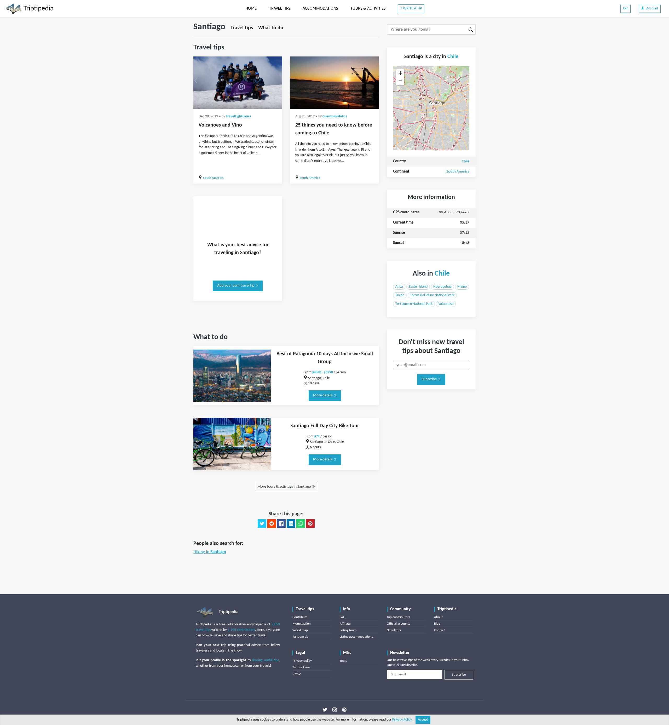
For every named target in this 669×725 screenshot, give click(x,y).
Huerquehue (442, 286)
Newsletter (394, 630)
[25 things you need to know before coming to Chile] (334, 82)
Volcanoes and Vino (220, 125)
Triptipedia (38, 8)
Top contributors (398, 617)
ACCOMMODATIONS (320, 9)
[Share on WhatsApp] (300, 523)
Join (625, 8)
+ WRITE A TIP (411, 8)
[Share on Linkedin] (291, 523)
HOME (251, 9)
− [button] (400, 81)
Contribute (299, 617)
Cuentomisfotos (334, 116)
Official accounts (398, 623)
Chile (452, 56)
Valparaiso (445, 304)
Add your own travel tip (236, 286)
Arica (399, 286)
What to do (270, 28)
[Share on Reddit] (271, 523)
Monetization (301, 623)
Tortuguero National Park (413, 304)
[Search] (471, 29)
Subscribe (429, 379)
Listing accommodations (356, 636)
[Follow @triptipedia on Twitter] (325, 710)
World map (300, 630)
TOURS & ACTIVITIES (367, 9)
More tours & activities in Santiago (284, 487)
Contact (439, 630)
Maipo (462, 286)
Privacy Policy (402, 719)
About (438, 617)
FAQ (342, 617)
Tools (343, 661)
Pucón (399, 295)
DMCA (296, 674)
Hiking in (209, 552)
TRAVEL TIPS (279, 9)
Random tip (300, 636)
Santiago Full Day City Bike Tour (324, 426)
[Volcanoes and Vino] (237, 82)
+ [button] (400, 73)
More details (323, 395)
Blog (437, 623)
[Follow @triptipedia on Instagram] (334, 710)
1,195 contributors (241, 630)
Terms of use (301, 667)
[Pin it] (310, 523)
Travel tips (241, 28)
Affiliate (345, 623)
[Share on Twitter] (262, 523)
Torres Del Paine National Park (432, 295)
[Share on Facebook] (281, 523)
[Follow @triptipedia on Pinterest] (344, 710)
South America (213, 178)
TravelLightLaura (238, 116)
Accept (423, 719)
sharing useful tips (265, 660)
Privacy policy (302, 661)
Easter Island (418, 286)
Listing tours (348, 630)
